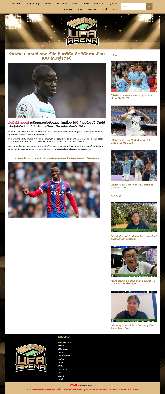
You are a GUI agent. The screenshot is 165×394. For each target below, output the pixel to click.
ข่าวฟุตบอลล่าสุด (33, 3)
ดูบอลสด (113, 3)
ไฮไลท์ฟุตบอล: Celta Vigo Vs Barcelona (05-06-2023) (132, 186)
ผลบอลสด (68, 9)
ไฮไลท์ (80, 9)
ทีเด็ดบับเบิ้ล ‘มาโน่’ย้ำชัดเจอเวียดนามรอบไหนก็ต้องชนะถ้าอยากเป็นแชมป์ (134, 237)
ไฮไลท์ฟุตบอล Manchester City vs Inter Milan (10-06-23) (132, 97)
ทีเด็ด (74, 3)
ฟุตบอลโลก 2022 (65, 342)
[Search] (149, 6)
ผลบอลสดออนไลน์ (100, 389)
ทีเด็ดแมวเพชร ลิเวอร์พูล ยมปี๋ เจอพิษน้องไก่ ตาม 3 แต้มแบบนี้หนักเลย (133, 282)
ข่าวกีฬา (61, 352)
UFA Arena (16, 3)
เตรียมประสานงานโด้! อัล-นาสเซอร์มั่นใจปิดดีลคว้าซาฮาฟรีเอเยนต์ (56, 158)
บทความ (48, 3)
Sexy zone (92, 9)
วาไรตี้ (104, 9)
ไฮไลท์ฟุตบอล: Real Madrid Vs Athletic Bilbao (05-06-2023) (131, 141)
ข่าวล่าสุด (31, 389)
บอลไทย (61, 359)
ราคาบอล (85, 3)
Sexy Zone (120, 389)
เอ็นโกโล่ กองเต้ (18, 122)
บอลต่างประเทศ (64, 355)
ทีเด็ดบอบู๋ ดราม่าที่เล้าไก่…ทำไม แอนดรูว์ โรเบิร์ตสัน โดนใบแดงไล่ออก (134, 327)
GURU (114, 9)
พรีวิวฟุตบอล (62, 3)
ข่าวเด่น (61, 345)
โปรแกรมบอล (99, 3)
